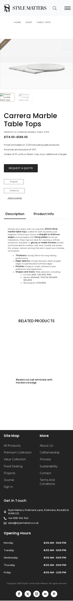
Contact (45, 473)
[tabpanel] (36, 256)
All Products (12, 445)
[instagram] (36, 594)
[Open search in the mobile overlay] (55, 8)
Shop (29, 22)
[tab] (15, 214)
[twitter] (28, 594)
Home (17, 22)
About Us (46, 445)
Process (45, 459)
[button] (66, 45)
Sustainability (49, 466)
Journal (9, 480)
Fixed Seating (13, 466)
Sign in (8, 487)
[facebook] (19, 594)
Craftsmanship (50, 452)
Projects (9, 473)
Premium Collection (18, 452)
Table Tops (44, 22)
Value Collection (15, 459)
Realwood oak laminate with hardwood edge (34, 381)
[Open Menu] (67, 8)
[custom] (54, 594)
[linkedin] (45, 594)
